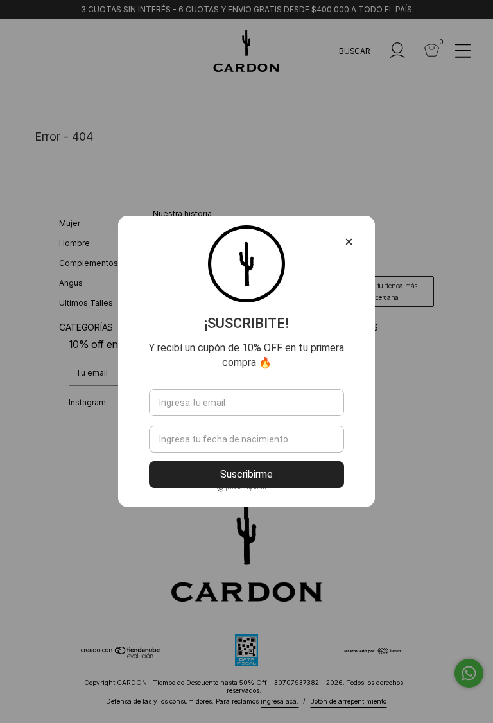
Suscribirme (246, 474)
